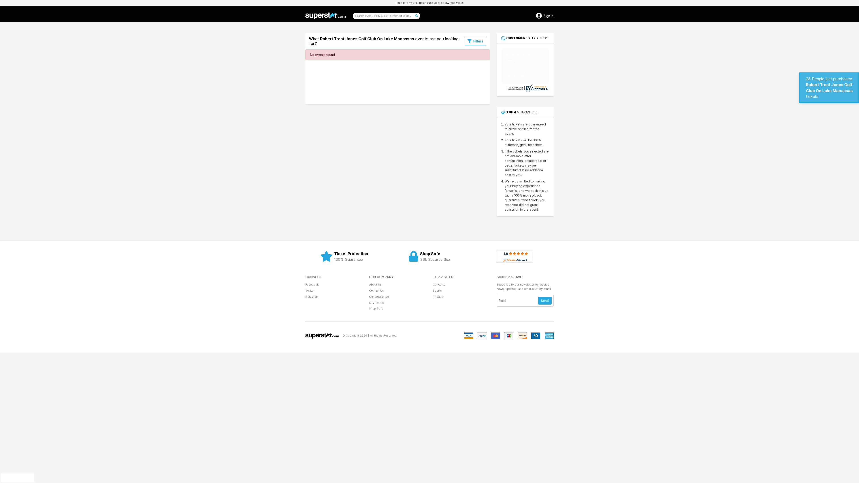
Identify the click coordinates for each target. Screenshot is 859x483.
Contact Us (376, 290)
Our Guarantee (379, 296)
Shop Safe (376, 308)
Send (545, 301)
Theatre (438, 296)
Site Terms (376, 302)
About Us (375, 284)
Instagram (312, 296)
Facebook (312, 284)
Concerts (439, 284)
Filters (478, 41)
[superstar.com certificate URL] (528, 87)
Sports (437, 290)
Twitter (310, 290)
